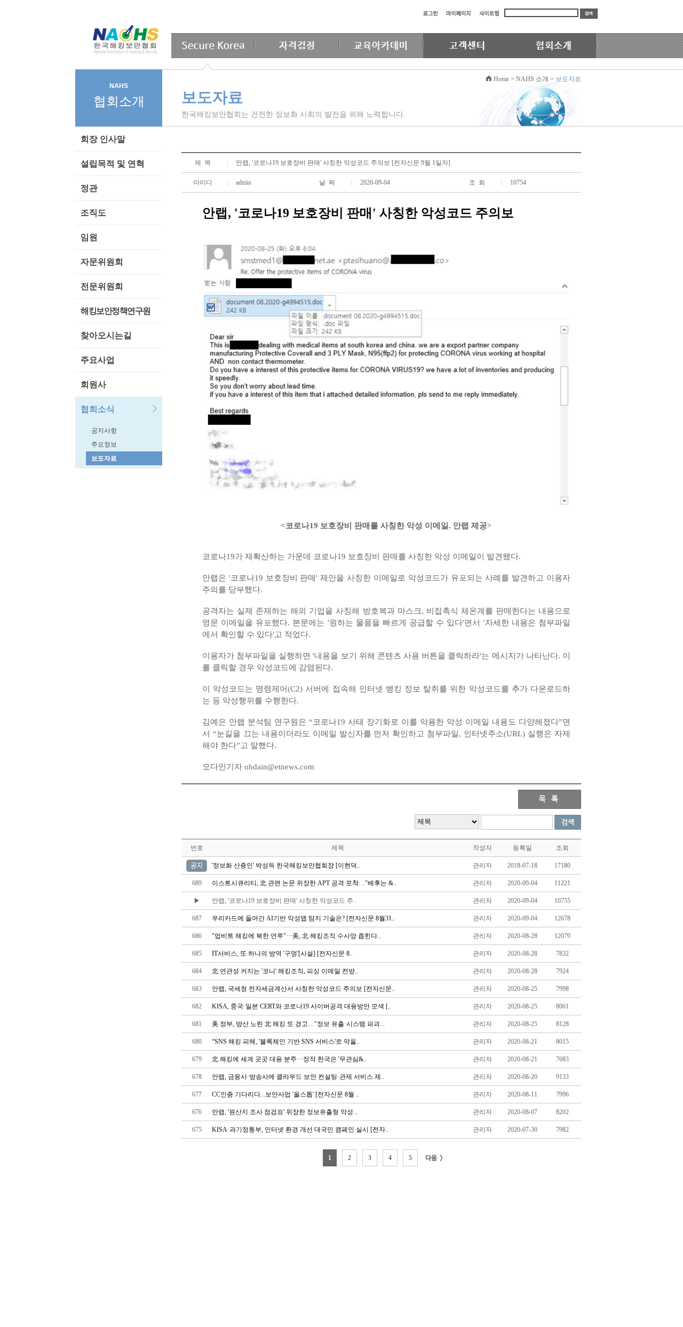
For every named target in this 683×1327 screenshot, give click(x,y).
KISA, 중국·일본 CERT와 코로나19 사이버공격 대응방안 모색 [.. (301, 1006)
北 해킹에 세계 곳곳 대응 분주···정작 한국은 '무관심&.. (289, 1059)
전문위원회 (102, 286)
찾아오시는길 (106, 335)
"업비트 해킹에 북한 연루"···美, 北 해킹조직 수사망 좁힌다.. (296, 936)
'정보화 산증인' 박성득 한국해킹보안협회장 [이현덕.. (286, 865)
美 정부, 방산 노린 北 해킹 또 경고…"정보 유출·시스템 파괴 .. (298, 1024)
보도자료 (104, 458)
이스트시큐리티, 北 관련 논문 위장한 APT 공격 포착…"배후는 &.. (304, 883)
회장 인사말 (103, 139)
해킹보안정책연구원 (115, 310)
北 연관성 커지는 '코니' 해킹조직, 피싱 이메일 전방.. (285, 971)
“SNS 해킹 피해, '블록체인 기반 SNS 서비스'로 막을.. (286, 1041)
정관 (89, 188)
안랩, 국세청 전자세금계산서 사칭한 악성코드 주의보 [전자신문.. (303, 988)
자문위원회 (102, 261)
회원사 (93, 384)
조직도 (93, 212)
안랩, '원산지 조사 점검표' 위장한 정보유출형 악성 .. (285, 1112)
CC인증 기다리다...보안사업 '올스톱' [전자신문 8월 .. (285, 1094)
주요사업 (98, 359)
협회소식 (98, 409)
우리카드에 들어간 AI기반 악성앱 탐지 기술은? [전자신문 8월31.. (303, 918)
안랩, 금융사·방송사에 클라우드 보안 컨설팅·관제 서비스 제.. (298, 1076)
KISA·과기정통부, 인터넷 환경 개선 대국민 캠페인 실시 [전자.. (300, 1129)
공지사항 (104, 430)
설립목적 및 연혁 (113, 163)
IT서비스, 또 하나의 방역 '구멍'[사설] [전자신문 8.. (282, 953)
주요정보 (104, 444)
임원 (89, 237)
